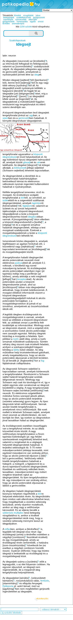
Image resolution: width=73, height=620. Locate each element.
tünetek (17, 15)
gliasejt (27, 162)
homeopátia (22, 22)
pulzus (18, 262)
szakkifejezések (23, 17)
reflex (8, 529)
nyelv (16, 339)
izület (5, 200)
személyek (8, 20)
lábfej (16, 349)
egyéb (33, 22)
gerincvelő (23, 118)
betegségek (8, 17)
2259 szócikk (26, 27)
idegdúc (32, 216)
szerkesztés (42, 599)
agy (31, 115)
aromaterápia (18, 24)
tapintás (36, 203)
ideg (36, 74)
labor (38, 15)
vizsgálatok (28, 15)
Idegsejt (23, 44)
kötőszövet (20, 167)
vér (38, 162)
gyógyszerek (39, 17)
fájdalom (27, 205)
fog (42, 360)
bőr (22, 197)
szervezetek (20, 20)
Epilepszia (8, 586)
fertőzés (44, 580)
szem (5, 118)
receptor (21, 279)
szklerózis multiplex (13, 512)
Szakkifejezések (17, 40)
